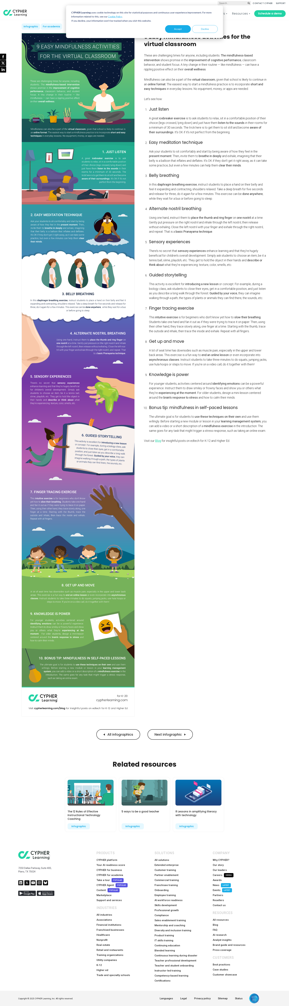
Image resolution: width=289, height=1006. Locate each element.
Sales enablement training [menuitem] (170, 920)
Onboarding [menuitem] (162, 890)
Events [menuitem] (221, 890)
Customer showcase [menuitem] (225, 974)
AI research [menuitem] (220, 934)
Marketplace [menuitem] (104, 895)
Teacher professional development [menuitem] (175, 960)
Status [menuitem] (239, 998)
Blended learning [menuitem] (165, 950)
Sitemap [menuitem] (223, 998)
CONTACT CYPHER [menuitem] (262, 3)
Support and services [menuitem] (109, 900)
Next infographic (169, 734)
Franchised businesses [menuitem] (110, 929)
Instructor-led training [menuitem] (168, 970)
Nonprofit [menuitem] (102, 939)
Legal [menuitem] (183, 998)
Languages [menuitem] (166, 998)
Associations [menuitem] (104, 919)
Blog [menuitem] (215, 924)
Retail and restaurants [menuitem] (110, 950)
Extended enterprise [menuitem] (167, 865)
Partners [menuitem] (218, 895)
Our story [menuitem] (218, 865)
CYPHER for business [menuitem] (109, 870)
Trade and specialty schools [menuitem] (113, 975)
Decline (205, 28)
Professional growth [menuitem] (167, 910)
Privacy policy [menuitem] (202, 998)
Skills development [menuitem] (166, 905)
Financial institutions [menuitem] (109, 924)
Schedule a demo (270, 13)
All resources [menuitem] (221, 919)
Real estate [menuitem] (103, 944)
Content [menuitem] (107, 890)
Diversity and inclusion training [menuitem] (173, 930)
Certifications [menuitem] (162, 980)
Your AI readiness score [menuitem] (111, 865)
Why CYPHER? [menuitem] (221, 860)
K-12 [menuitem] (99, 965)
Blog (158, 440)
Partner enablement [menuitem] (166, 875)
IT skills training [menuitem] (164, 940)
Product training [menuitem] (164, 935)
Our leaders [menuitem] (220, 870)
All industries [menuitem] (104, 914)
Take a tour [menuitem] (109, 880)
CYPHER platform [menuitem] (107, 860)
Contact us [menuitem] (219, 905)
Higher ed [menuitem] (102, 970)
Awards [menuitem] (217, 880)
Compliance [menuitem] (162, 915)
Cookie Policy (115, 16)
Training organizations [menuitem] (110, 955)
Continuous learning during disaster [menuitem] (176, 955)
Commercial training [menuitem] (167, 880)
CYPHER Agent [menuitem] (111, 885)
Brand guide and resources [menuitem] (229, 944)
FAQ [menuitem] (215, 929)
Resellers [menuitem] (218, 900)
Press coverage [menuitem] (222, 950)
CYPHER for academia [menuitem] (110, 875)
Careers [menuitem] (222, 875)
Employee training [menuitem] (165, 895)
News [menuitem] (221, 885)
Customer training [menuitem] (165, 870)
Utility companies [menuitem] (107, 960)
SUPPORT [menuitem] (281, 3)
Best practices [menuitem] (221, 964)
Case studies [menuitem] (220, 969)
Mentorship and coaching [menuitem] (170, 925)
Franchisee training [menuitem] (166, 885)
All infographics (120, 734)
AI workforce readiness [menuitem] (168, 900)
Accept (178, 28)
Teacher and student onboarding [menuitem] (174, 965)
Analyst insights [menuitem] (222, 939)
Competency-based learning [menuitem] (171, 975)
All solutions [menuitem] (162, 860)
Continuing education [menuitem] (167, 945)
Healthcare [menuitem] (103, 934)
